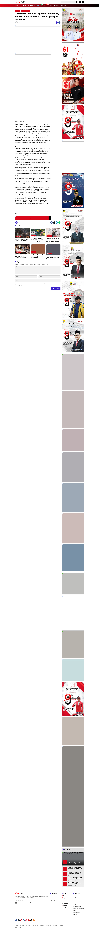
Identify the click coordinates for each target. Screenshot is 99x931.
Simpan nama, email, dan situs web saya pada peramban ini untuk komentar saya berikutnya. (36, 284)
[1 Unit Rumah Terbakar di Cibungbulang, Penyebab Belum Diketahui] (38, 249)
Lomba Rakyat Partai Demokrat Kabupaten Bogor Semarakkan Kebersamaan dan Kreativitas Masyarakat (53, 257)
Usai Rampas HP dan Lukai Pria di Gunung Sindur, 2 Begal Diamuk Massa (21, 241)
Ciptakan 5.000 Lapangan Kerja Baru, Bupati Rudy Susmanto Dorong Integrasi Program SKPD (53, 240)
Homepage (76, 900)
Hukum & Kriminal (54, 904)
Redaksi (75, 914)
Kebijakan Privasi (77, 904)
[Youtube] (29, 920)
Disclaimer (75, 898)
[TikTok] (31, 920)
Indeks (74, 902)
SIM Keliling (65, 900)
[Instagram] (26, 920)
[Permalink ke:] (16, 22)
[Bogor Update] (27, 2)
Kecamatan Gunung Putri (65, 902)
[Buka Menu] (83, 2)
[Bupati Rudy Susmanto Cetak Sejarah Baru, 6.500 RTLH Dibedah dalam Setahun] (22, 249)
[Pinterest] (21, 920)
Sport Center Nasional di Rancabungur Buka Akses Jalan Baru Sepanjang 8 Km (37, 240)
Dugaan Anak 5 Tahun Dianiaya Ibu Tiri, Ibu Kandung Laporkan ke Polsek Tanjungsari (75, 883)
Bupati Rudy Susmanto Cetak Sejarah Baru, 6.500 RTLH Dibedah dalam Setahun (22, 256)
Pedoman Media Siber (78, 908)
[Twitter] (54, 222)
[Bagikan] (59, 22)
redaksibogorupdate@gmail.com (25, 903)
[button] (76, 2)
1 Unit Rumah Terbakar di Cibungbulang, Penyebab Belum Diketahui (37, 256)
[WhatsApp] (59, 222)
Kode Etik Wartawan (78, 906)
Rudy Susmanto (67, 895)
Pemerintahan (27, 11)
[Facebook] (51, 222)
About (74, 895)
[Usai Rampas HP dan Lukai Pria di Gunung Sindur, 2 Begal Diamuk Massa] (22, 233)
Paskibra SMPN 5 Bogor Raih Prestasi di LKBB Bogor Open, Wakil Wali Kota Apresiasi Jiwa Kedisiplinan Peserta (75, 868)
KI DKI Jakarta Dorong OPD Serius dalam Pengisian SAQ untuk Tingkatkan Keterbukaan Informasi (74, 873)
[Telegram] (57, 222)
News (51, 898)
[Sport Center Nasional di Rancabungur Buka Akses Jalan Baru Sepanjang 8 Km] (38, 232)
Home (22, 11)
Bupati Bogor (66, 898)
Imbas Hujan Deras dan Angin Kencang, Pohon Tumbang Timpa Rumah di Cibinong (75, 878)
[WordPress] (24, 920)
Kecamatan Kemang (65, 906)
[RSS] (34, 920)
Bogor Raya (18, 11)
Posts (74, 910)
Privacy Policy (76, 912)
